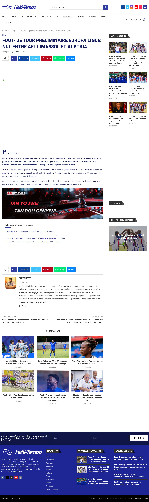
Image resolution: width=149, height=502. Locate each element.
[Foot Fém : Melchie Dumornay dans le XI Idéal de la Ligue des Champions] (87, 347)
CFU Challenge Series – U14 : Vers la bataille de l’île (137, 118)
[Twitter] (127, 7)
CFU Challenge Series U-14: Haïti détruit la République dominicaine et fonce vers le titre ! (137, 60)
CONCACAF (6, 23)
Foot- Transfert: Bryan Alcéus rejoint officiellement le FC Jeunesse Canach (117, 59)
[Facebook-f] (2, 477)
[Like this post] (14, 58)
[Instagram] (131, 7)
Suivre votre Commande (123, 498)
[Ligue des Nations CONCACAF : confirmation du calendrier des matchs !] (118, 77)
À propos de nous (105, 498)
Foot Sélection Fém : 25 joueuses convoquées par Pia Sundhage (32, 235)
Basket (104, 16)
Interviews (79, 16)
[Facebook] (123, 7)
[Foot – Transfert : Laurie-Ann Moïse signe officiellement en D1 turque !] (118, 107)
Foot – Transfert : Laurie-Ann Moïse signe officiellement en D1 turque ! (117, 119)
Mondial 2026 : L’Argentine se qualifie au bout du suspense (30, 231)
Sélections (44, 16)
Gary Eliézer (14, 52)
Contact (138, 498)
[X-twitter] (7, 477)
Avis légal (93, 498)
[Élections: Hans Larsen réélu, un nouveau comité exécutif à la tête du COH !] (87, 381)
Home (4, 31)
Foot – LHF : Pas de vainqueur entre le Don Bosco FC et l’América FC (34, 242)
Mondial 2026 (17, 16)
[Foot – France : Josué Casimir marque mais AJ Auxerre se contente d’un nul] (53, 381)
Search (105, 7)
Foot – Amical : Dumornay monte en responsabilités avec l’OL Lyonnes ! (137, 89)
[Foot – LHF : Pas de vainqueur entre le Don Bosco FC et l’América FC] (18, 381)
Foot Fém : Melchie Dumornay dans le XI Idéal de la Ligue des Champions (36, 238)
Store (56, 16)
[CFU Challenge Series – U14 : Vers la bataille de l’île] (138, 107)
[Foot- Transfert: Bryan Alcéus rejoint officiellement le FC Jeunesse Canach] (118, 47)
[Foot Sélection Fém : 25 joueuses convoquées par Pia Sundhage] (53, 347)
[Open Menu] (145, 7)
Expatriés (67, 16)
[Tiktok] (140, 7)
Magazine (92, 16)
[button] (111, 238)
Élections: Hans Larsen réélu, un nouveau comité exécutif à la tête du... (87, 397)
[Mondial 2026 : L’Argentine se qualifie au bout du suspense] (18, 347)
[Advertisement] (52, 69)
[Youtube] (136, 7)
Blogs (13, 31)
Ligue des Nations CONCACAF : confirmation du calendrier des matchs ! (118, 90)
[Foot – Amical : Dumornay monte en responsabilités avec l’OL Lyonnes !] (138, 77)
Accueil (5, 16)
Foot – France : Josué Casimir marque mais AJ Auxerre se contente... (53, 397)
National (30, 16)
